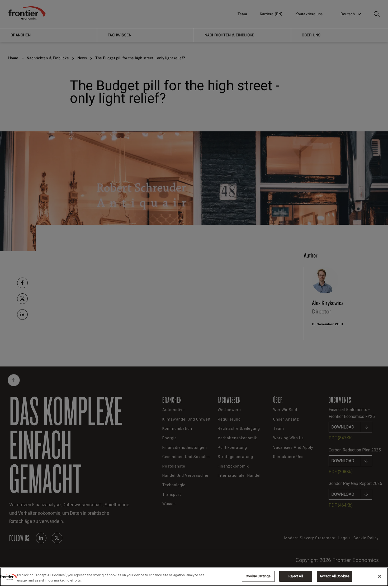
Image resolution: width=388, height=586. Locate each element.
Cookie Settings (258, 576)
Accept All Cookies (334, 576)
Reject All (295, 576)
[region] (194, 576)
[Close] (379, 576)
